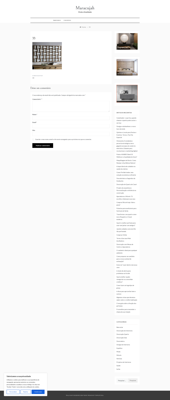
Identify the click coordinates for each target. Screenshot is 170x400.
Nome (34, 114)
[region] (25, 384)
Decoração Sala (121, 338)
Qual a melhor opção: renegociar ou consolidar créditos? (124, 279)
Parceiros (57, 20)
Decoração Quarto (122, 334)
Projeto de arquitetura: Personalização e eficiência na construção (126, 190)
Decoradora (120, 341)
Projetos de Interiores (123, 362)
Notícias (119, 358)
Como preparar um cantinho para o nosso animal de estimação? (125, 258)
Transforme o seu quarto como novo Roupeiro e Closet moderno (126, 216)
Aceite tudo (38, 392)
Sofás (118, 369)
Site (33, 130)
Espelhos (119, 348)
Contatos (67, 20)
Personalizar (13, 392)
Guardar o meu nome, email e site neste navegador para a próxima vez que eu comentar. (63, 139)
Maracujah (85, 8)
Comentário (36, 99)
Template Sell (99, 395)
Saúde (118, 365)
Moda (118, 352)
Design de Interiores (123, 345)
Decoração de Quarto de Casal (126, 184)
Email (34, 122)
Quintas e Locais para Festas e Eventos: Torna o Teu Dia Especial (126, 134)
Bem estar (119, 327)
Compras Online (121, 235)
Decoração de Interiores (124, 331)
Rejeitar (25, 392)
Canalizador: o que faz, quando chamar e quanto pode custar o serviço (126, 120)
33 (33, 78)
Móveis (118, 355)
